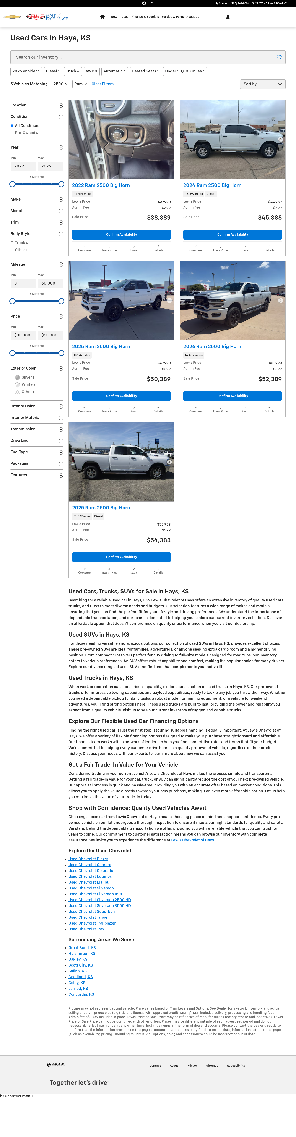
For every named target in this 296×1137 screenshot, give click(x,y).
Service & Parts (172, 16)
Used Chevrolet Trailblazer (92, 923)
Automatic (114, 71)
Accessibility (236, 1065)
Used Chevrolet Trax (86, 929)
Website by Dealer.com (56, 1065)
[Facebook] (144, 3)
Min (13, 158)
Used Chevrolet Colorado (90, 871)
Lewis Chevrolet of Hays (192, 840)
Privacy (192, 1065)
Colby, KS (76, 983)
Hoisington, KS (81, 954)
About (174, 1065)
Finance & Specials (145, 16)
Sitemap (212, 1065)
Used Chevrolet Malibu (88, 883)
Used (124, 16)
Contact (155, 1065)
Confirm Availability (121, 234)
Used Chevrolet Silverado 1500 (96, 894)
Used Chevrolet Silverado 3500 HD (99, 906)
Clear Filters (103, 84)
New (114, 16)
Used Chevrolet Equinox (90, 877)
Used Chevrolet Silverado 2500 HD (99, 900)
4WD (91, 71)
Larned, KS (78, 989)
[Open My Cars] (226, 17)
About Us (192, 16)
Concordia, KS (81, 995)
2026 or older (25, 71)
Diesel (53, 71)
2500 (58, 84)
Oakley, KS (77, 960)
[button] (121, 194)
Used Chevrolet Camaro (89, 865)
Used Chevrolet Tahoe (87, 918)
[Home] (12, 17)
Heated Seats (145, 71)
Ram (78, 84)
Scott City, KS (80, 965)
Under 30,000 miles (184, 71)
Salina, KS (77, 971)
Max (41, 158)
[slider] (12, 184)
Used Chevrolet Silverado (91, 888)
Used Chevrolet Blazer (88, 859)
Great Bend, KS (82, 948)
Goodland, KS (80, 977)
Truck (72, 71)
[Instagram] (151, 3)
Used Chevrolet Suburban (91, 912)
